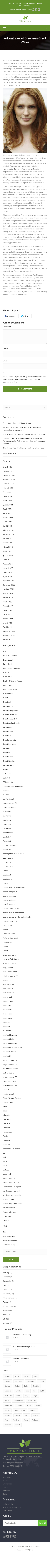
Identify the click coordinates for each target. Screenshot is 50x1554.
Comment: (7, 327)
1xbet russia (8, 757)
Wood (17, 1425)
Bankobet (7, 837)
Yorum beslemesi (10, 1240)
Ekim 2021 (7, 623)
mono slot (7, 1005)
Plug (26, 1396)
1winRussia (8, 693)
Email (5, 361)
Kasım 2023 (8, 517)
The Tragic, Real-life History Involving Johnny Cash (24, 448)
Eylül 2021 (7, 627)
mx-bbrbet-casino (10, 1068)
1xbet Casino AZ (10, 715)
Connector (7, 1281)
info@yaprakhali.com (15, 1463)
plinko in (6, 1115)
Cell (35, 1376)
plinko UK (7, 1119)
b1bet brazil (8, 832)
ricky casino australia (11, 1148)
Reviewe (6, 1140)
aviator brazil (8, 799)
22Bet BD (7, 773)
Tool (5, 1315)
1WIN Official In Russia (12, 681)
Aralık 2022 (8, 564)
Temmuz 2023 (9, 534)
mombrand (7, 997)
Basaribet (7, 841)
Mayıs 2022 (8, 593)
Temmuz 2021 (9, 635)
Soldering (33, 1410)
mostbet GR (8, 1031)
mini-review (8, 988)
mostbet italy (8, 1039)
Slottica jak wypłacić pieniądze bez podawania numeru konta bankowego (22, 428)
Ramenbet (7, 1132)
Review (6, 1136)
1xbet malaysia (9, 740)
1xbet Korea (8, 731)
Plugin (35, 1396)
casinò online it (9, 904)
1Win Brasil (8, 660)
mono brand (8, 1001)
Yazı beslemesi (9, 1236)
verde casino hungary (12, 1186)
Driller (5, 1285)
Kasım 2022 (8, 568)
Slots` (5, 1165)
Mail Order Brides (10, 972)
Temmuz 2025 (9, 479)
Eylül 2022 (7, 576)
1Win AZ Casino (10, 655)
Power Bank (18, 1400)
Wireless (8, 1425)
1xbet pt (6, 748)
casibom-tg (7, 879)
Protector (8, 1405)
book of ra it (8, 866)
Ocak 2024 (7, 509)
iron (27, 1391)
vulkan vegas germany (12, 1203)
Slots (5, 1161)
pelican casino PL (10, 1085)
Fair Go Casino (9, 934)
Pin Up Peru (8, 1102)
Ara (11, 1259)
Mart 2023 (7, 551)
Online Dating (8, 1073)
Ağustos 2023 (9, 530)
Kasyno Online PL (10, 963)
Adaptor (7, 1376)
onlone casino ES (10, 1077)
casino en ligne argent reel (14, 887)
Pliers (18, 1396)
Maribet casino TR (10, 976)
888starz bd (8, 782)
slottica (6, 1170)
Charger (6, 1277)
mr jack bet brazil (10, 1064)
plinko (5, 1111)
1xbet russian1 (9, 765)
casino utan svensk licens (13, 913)
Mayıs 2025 (8, 488)
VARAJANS (29, 1550)
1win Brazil (7, 664)
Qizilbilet (6, 1127)
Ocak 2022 (7, 610)
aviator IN (7, 811)
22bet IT (6, 778)
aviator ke (7, 816)
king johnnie (8, 967)
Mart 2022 (7, 602)
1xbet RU (7, 752)
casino (5, 883)
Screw (37, 1405)
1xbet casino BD (10, 719)
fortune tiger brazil (10, 938)
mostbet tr (7, 1056)
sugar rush (7, 1174)
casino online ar (9, 900)
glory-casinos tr (9, 955)
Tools (26, 1420)
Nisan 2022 (8, 597)
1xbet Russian (9, 761)
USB (5, 1319)
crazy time (7, 925)
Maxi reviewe (8, 984)
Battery (6, 1272)
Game (5, 946)
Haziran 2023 (9, 538)
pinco (5, 1106)
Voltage (6, 1323)
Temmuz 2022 (9, 585)
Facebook (11, 316)
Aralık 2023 (8, 513)
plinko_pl (6, 1123)
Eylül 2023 (7, 526)
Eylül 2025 (7, 471)
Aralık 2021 (8, 614)
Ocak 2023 (7, 559)
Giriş (4, 1232)
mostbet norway (10, 1043)
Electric (36, 1386)
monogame (7, 1018)
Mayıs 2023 (8, 543)
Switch (17, 1415)
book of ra (7, 862)
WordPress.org (9, 1245)
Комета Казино (9, 1208)
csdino (5, 929)
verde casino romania (12, 1195)
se (4, 1153)
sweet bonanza (9, 1178)
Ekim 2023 (7, 522)
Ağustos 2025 (9, 475)
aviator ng (7, 824)
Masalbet (7, 980)
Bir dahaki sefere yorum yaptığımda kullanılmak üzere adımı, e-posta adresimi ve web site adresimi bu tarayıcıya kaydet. (24, 379)
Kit (34, 1391)
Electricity (7, 1293)
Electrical (6, 1289)
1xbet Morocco (9, 744)
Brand (5, 870)
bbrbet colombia (9, 845)
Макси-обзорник (9, 1212)
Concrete (18, 1381)
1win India (7, 677)
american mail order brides (13, 786)
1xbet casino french (11, 723)
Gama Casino (8, 942)
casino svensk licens (11, 908)
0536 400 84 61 (16, 1466)
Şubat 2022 (8, 606)
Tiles (6, 1420)
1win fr (6, 672)
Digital (17, 1386)
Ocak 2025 (7, 496)
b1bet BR (7, 828)
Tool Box (16, 1420)
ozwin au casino (9, 1081)
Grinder (18, 1391)
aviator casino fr (9, 807)
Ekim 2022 (7, 572)
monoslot (7, 1022)
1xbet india (7, 727)
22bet (5, 769)
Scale (29, 1405)
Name (5, 348)
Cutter (41, 1381)
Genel (5, 950)
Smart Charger (19, 1410)
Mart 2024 (7, 501)
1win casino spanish (11, 668)
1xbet (5, 698)
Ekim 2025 (7, 467)
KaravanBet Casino (11, 959)
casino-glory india (10, 921)
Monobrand (7, 1010)
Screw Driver (8, 1306)
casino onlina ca (9, 896)
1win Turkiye (8, 685)
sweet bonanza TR (11, 1182)
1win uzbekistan (10, 689)
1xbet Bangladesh (10, 710)
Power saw (32, 1400)
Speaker (6, 1310)
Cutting (7, 1386)
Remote (6, 1302)
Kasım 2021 (8, 618)
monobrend (7, 1014)
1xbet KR (7, 736)
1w (4, 651)
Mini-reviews (8, 993)
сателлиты (7, 1216)
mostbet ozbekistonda (12, 1047)
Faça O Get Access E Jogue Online (17, 423)
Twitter (26, 316)
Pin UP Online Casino (12, 1098)
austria (5, 790)
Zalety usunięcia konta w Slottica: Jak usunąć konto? (24, 434)
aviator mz (7, 820)
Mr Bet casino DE (10, 1060)
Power (7, 1400)
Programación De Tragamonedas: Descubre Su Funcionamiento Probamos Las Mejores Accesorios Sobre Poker (24, 441)
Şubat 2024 (8, 505)
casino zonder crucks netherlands (17, 917)
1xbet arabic (8, 706)
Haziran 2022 (9, 589)
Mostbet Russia (9, 1052)
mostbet (6, 1026)
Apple (17, 1376)
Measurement (8, 1298)
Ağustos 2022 (9, 581)
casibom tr (7, 875)
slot (4, 1157)
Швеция (6, 1220)
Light (42, 1391)
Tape (26, 1415)
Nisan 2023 (8, 547)
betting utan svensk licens (14, 853)
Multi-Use (8, 1396)
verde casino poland (11, 1191)
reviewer (6, 1144)
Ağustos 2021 (9, 631)
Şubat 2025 (8, 492)
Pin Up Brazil (8, 1094)
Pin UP (6, 1090)
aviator (6, 795)
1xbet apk (7, 702)
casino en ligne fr (10, 891)
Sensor (7, 1410)
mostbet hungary (10, 1035)
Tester (35, 1415)
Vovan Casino (8, 1199)
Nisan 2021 (8, 639)
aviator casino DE (10, 803)
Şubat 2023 (8, 555)
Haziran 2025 (9, 484)
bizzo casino (8, 858)
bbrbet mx (7, 849)
